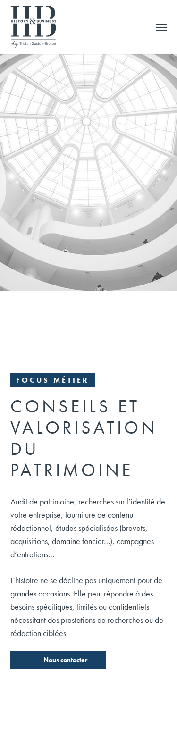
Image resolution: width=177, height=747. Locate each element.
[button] (161, 27)
